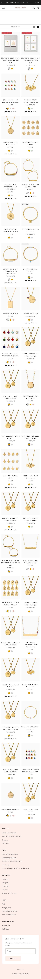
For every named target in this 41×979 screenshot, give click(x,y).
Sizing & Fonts (6, 908)
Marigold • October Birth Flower (30, 437)
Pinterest (5, 890)
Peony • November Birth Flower (10, 519)
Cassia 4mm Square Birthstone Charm (30, 771)
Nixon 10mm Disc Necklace (30, 477)
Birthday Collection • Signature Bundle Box (10, 60)
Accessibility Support (9, 915)
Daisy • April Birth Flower (10, 686)
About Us (5, 879)
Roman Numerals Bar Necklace (30, 562)
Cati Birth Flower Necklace (30, 686)
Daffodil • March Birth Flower (30, 519)
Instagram (5, 883)
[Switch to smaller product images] (38, 27)
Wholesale (5, 865)
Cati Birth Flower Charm (11, 477)
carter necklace (30, 314)
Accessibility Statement (9, 911)
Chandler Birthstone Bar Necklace (30, 645)
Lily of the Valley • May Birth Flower (10, 728)
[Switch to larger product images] (34, 27)
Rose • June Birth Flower (30, 811)
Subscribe (13, 958)
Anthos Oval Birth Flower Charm (10, 604)
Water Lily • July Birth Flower (10, 397)
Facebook (5, 886)
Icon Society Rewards (9, 858)
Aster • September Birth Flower (30, 355)
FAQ (3, 904)
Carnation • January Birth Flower (10, 644)
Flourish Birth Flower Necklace (30, 101)
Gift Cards (5, 843)
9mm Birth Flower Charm (30, 143)
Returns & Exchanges (9, 833)
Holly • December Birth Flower (10, 771)
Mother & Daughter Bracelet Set (30, 186)
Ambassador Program (9, 893)
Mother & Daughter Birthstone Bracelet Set (10, 563)
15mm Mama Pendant (10, 809)
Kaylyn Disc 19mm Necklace (30, 397)
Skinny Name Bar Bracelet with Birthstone (10, 271)
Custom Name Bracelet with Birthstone (10, 187)
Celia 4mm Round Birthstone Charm (10, 101)
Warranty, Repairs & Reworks (11, 836)
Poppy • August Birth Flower (30, 604)
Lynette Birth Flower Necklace (10, 230)
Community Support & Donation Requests (16, 868)
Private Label (6, 925)
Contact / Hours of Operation (11, 861)
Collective (5, 929)
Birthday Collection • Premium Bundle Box (30, 60)
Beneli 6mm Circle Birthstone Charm (10, 355)
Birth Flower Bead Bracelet (30, 230)
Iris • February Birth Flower (10, 437)
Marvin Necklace (10, 314)
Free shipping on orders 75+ (17, 2)
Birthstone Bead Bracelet (30, 270)
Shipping (5, 840)
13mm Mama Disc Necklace (10, 143)
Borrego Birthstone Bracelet (30, 728)
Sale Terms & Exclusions (10, 854)
